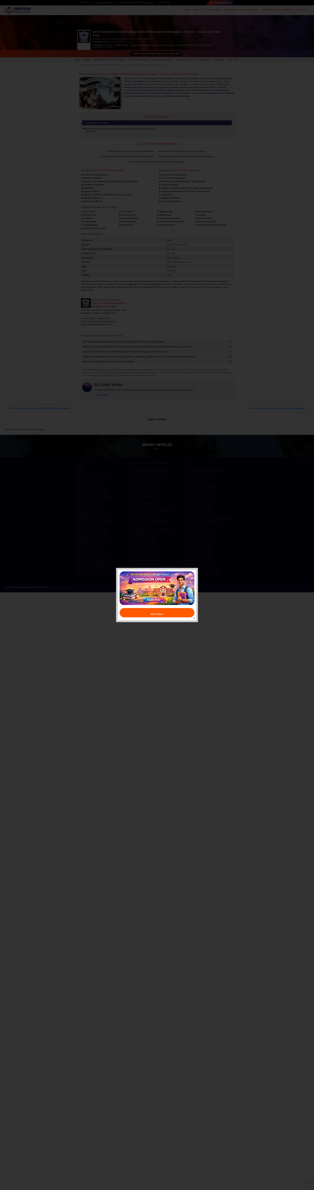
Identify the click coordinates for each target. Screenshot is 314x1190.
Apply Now (156, 614)
